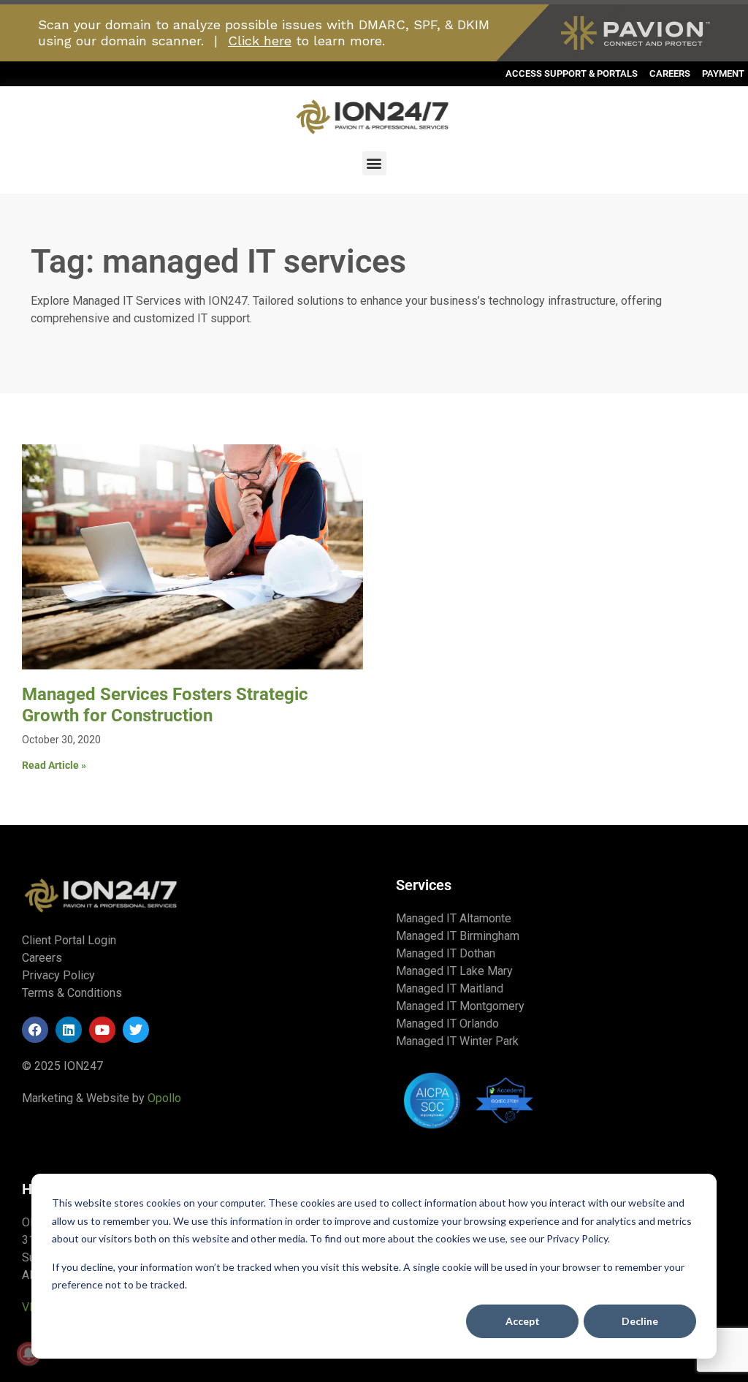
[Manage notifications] (28, 1353)
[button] (374, 163)
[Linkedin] (69, 1030)
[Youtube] (102, 1030)
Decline (640, 1321)
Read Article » (54, 765)
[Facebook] (35, 1030)
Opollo (164, 1098)
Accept (522, 1321)
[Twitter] (136, 1030)
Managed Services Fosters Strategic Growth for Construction (165, 705)
